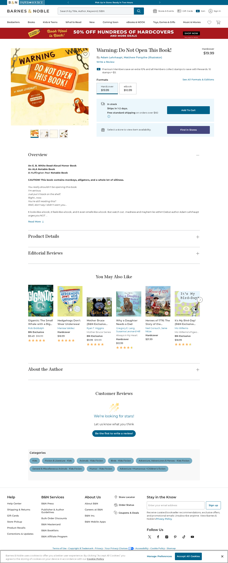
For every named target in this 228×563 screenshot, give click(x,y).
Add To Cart (188, 110)
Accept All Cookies (188, 556)
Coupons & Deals (129, 512)
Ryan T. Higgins (95, 328)
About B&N (91, 503)
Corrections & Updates (20, 534)
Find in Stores (188, 129)
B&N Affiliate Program (54, 536)
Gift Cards (13, 515)
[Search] (139, 11)
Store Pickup (14, 521)
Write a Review (106, 62)
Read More (34, 221)
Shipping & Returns (18, 509)
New (92, 22)
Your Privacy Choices (116, 548)
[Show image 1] (34, 134)
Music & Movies (192, 22)
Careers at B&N (94, 509)
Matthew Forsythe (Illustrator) (143, 57)
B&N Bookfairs (50, 530)
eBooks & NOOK (135, 22)
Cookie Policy (157, 548)
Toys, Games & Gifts (164, 22)
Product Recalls (16, 527)
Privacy (99, 548)
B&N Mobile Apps (95, 521)
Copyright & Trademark (80, 548)
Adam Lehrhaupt (112, 57)
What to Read (73, 22)
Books (31, 22)
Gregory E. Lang (125, 328)
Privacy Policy (164, 518)
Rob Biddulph (36, 328)
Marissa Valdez (66, 328)
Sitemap (171, 548)
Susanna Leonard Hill (128, 331)
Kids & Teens (50, 22)
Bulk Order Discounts (54, 518)
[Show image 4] (63, 134)
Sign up (213, 505)
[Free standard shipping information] (108, 116)
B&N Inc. (90, 515)
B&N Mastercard (51, 524)
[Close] (222, 556)
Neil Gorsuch (153, 328)
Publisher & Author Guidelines (52, 511)
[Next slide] (200, 300)
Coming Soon (110, 22)
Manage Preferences (159, 556)
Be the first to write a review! (114, 433)
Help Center (14, 503)
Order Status (126, 504)
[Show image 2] (44, 134)
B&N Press (47, 503)
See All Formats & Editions (198, 79)
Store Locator (127, 497)
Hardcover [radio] (107, 88)
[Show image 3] (54, 134)
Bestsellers (13, 22)
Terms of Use (59, 548)
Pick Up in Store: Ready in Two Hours (114, 2)
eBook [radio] (128, 88)
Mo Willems (181, 328)
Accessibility (142, 548)
